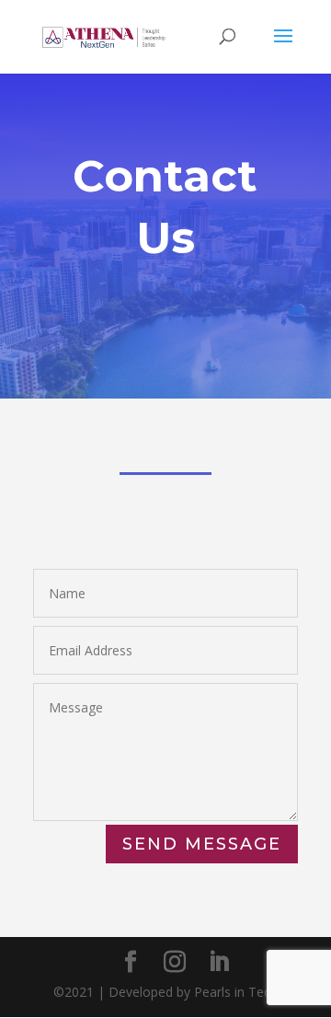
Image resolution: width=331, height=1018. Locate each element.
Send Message (201, 844)
